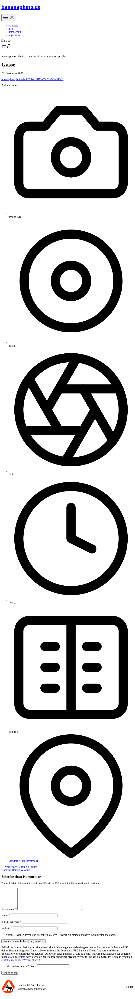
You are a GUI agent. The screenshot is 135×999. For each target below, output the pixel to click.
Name (5, 915)
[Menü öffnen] (8, 17)
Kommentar (9, 909)
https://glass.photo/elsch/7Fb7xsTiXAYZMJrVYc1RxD (32, 79)
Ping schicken (37, 941)
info (10, 28)
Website (5, 928)
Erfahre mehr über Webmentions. (20, 959)
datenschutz (14, 31)
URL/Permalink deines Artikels (18, 966)
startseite (13, 25)
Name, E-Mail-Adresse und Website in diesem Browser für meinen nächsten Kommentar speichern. (61, 934)
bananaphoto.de (20, 7)
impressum (14, 35)
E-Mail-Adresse (11, 921)
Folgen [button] (130, 986)
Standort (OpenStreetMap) (23, 860)
